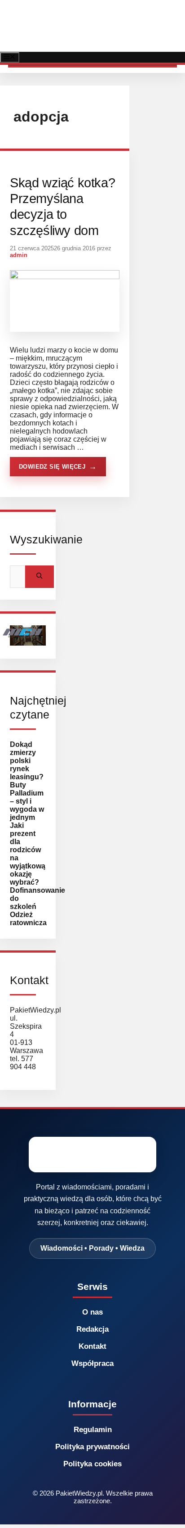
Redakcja (92, 1329)
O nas (92, 1312)
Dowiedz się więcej (52, 466)
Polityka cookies (92, 1464)
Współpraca (92, 1363)
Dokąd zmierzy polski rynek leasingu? (27, 761)
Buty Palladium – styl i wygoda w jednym (27, 801)
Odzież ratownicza (28, 919)
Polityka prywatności (92, 1446)
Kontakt (92, 1346)
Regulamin (93, 1429)
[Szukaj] (39, 576)
